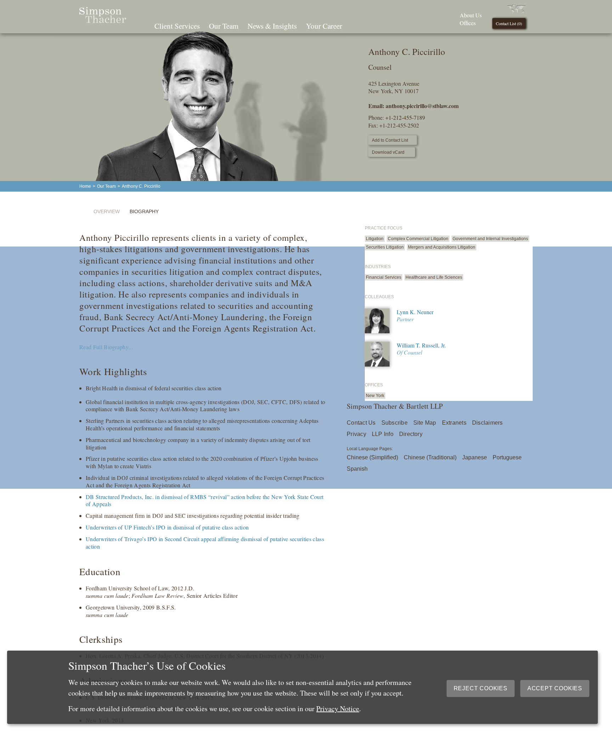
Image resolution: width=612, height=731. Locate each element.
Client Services (177, 26)
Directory (411, 434)
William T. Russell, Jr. (421, 345)
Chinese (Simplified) (372, 457)
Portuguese (507, 457)
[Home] (102, 20)
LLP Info (382, 434)
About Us (471, 15)
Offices (468, 23)
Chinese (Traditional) (430, 457)
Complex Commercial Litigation (418, 238)
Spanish (357, 469)
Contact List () (509, 23)
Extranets (454, 423)
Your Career (324, 26)
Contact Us (361, 423)
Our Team (223, 26)
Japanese (474, 457)
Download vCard (388, 152)
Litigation (375, 238)
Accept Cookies (554, 688)
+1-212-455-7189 (405, 117)
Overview (107, 211)
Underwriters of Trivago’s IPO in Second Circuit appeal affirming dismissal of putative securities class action (205, 542)
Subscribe (394, 423)
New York (375, 395)
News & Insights (272, 26)
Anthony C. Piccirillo (141, 186)
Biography (144, 211)
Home (85, 186)
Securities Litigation (385, 247)
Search (356, 25)
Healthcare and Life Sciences (434, 277)
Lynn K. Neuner (415, 312)
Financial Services (383, 277)
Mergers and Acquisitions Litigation (441, 247)
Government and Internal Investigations (490, 238)
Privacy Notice (337, 708)
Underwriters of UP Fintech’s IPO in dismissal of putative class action (167, 527)
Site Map (424, 423)
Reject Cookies (481, 688)
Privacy (356, 434)
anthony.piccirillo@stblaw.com (422, 106)
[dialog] (302, 687)
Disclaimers (487, 423)
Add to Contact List (390, 140)
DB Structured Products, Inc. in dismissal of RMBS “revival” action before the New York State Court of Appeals (204, 500)
